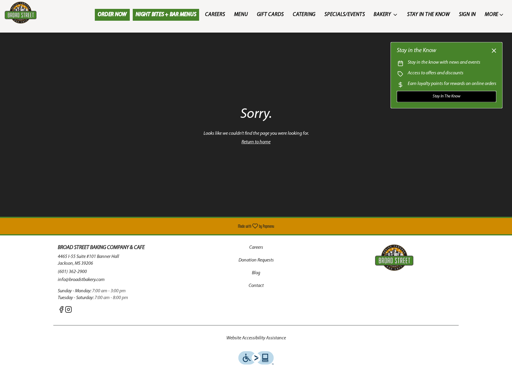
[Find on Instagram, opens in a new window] (68, 311)
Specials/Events (344, 14)
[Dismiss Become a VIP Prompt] (494, 50)
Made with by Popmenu (139, 226)
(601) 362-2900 (72, 271)
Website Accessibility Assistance (256, 338)
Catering (304, 14)
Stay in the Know (428, 14)
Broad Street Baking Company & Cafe (394, 257)
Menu (241, 14)
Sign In (467, 14)
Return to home (256, 142)
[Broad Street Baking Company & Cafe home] (31, 12)
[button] (386, 15)
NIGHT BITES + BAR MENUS (166, 14)
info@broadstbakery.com (81, 279)
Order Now (112, 14)
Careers (215, 14)
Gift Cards (270, 14)
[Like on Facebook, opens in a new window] (61, 311)
